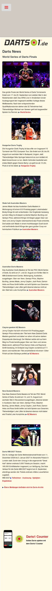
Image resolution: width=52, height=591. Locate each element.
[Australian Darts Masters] (26, 186)
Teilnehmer (16, 477)
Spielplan (36, 477)
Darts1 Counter (37, 536)
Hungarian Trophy (28, 165)
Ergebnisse (7, 480)
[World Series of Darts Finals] (26, 74)
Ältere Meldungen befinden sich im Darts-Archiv (23, 487)
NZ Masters (34, 353)
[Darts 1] (26, 46)
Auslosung (26, 477)
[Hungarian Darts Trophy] (26, 128)
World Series (25, 112)
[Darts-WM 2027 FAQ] (26, 435)
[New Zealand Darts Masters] (26, 311)
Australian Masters (30, 229)
